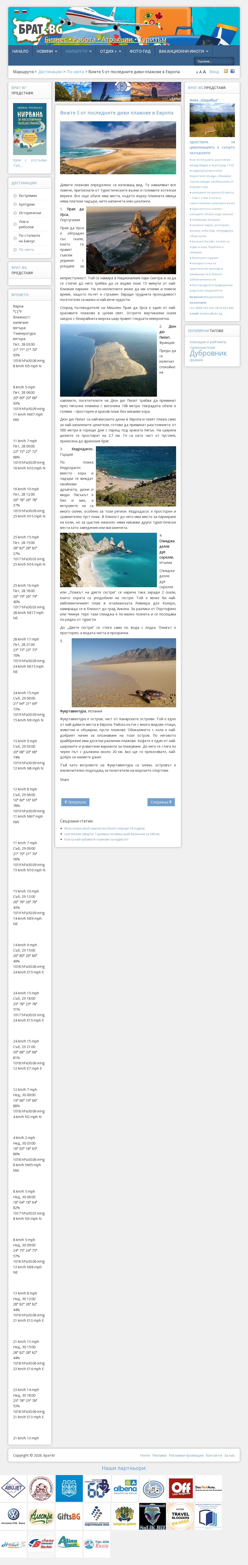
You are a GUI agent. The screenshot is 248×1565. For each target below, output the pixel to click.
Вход (214, 71)
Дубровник (208, 353)
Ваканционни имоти (181, 51)
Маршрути (76, 51)
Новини (45, 51)
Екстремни (28, 195)
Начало (20, 51)
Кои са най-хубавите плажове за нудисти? (96, 839)
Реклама (159, 1455)
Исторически (30, 212)
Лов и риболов (26, 224)
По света (26, 249)
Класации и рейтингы (208, 342)
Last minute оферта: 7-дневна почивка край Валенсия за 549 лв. (112, 834)
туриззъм (198, 347)
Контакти (214, 1455)
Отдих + (108, 51)
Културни (27, 204)
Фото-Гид (140, 51)
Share (64, 779)
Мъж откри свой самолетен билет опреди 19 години (104, 828)
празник (196, 360)
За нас (229, 1455)
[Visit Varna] (118, 91)
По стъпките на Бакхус (29, 238)
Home (145, 1455)
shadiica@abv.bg (211, 313)
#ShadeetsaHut (213, 297)
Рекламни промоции (186, 1455)
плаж (211, 347)
